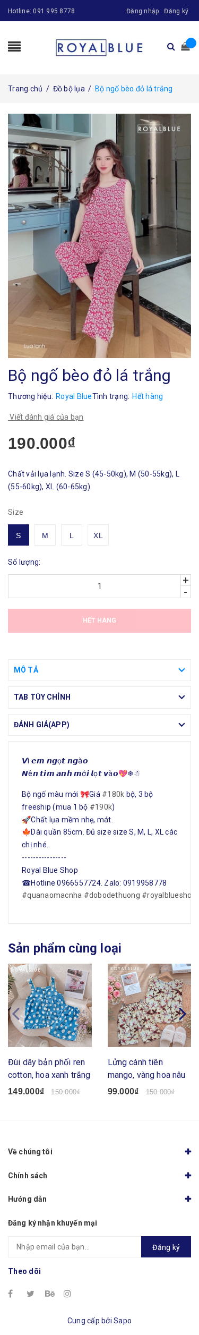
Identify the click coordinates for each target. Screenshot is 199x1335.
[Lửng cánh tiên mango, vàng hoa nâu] (150, 1005)
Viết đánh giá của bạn (46, 417)
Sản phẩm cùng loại (65, 948)
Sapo (123, 1320)
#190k (101, 807)
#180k (113, 794)
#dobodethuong (112, 895)
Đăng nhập (142, 11)
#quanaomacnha (52, 895)
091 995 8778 (54, 11)
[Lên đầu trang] (177, 1303)
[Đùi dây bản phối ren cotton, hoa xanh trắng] (50, 1005)
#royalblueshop (169, 895)
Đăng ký (176, 11)
